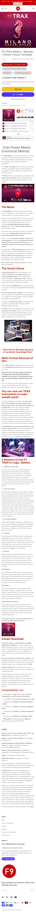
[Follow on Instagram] (11, 897)
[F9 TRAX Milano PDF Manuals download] (18, 629)
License (4, 826)
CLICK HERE (18, 3)
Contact (4, 829)
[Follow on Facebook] (3, 897)
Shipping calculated (14, 105)
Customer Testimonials (9, 832)
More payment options (18, 99)
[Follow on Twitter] (7, 897)
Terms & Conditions (8, 823)
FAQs (3, 820)
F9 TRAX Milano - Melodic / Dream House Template (17, 140)
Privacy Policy (6, 835)
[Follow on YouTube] (15, 897)
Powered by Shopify (16, 909)
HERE (32, 806)
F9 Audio (4, 140)
